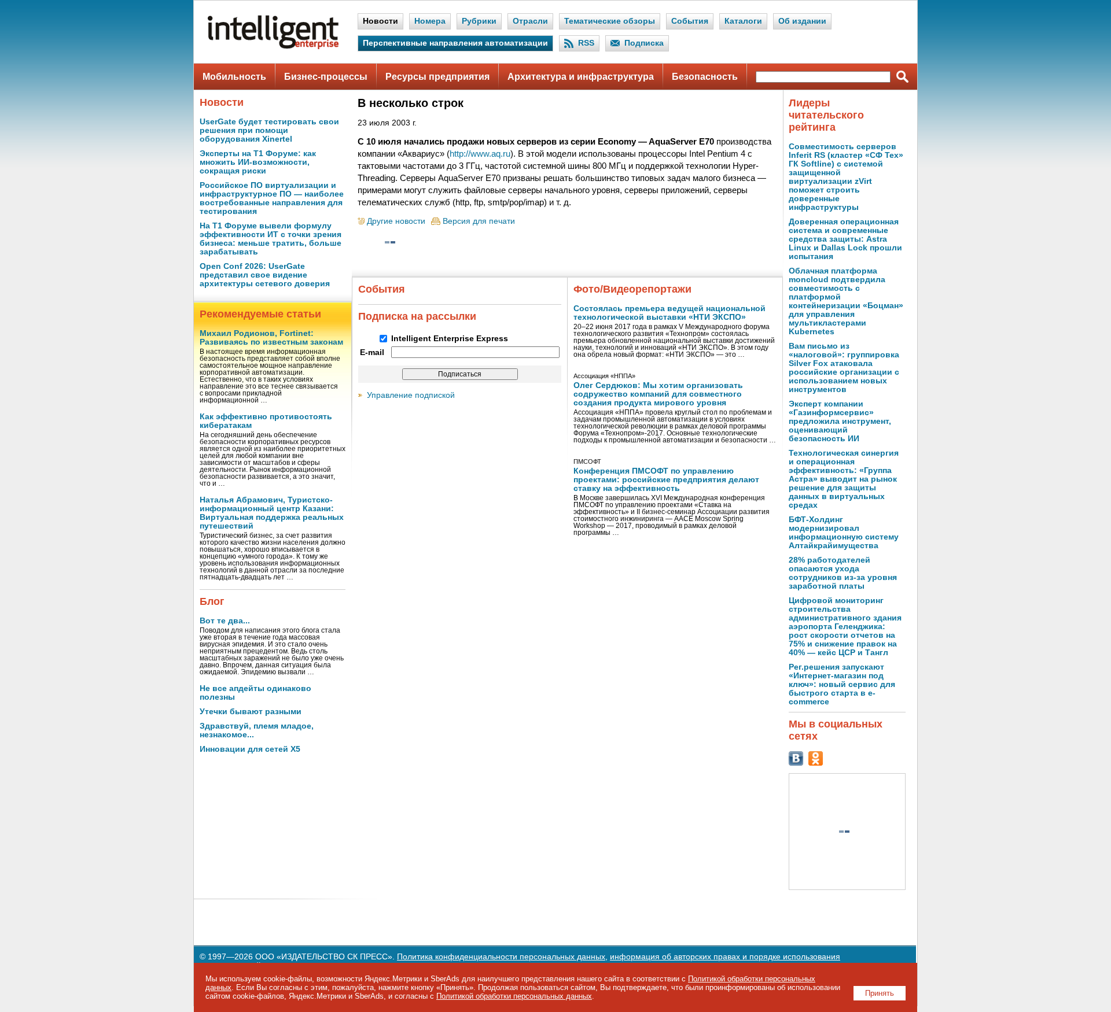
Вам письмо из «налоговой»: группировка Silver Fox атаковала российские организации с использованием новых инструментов (844, 368)
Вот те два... (225, 620)
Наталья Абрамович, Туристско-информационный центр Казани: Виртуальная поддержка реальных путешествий (272, 513)
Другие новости (396, 221)
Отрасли (530, 21)
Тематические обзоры (609, 21)
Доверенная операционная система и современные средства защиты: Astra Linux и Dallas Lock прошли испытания (845, 239)
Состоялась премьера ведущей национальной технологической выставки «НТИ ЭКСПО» (669, 313)
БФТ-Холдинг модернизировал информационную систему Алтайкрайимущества (844, 532)
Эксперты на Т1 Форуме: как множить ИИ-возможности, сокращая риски (258, 162)
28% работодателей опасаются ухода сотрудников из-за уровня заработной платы (843, 573)
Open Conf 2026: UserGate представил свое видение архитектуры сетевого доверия (265, 275)
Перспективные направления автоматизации (455, 43)
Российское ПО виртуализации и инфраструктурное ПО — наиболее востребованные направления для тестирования (272, 198)
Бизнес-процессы (325, 77)
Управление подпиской (411, 395)
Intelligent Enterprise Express (449, 338)
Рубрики (479, 21)
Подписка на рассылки (417, 316)
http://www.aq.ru (480, 153)
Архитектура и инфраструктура (580, 77)
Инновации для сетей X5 (250, 749)
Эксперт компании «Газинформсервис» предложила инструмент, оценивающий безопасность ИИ (840, 421)
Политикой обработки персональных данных (514, 996)
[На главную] (273, 46)
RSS (586, 43)
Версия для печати (479, 221)
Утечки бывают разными (250, 711)
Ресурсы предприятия (437, 77)
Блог (212, 601)
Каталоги (743, 21)
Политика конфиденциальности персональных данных (501, 956)
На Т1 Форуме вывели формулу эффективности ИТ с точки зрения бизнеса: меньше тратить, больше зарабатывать (270, 238)
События (689, 21)
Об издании (802, 21)
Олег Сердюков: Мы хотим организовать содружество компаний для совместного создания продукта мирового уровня (658, 394)
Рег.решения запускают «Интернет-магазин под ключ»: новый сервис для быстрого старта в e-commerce (842, 684)
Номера (430, 21)
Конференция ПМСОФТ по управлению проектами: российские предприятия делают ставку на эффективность (666, 480)
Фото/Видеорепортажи (632, 289)
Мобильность (234, 77)
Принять (879, 993)
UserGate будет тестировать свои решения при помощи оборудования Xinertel (269, 130)
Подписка (644, 43)
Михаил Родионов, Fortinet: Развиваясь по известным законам (271, 337)
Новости (380, 21)
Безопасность (705, 77)
